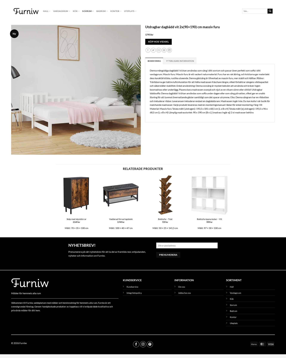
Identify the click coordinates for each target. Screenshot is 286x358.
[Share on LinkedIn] (169, 50)
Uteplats (129, 11)
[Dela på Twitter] (153, 50)
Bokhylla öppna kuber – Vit (209, 219)
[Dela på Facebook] (148, 50)
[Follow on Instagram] (143, 344)
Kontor (114, 11)
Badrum (101, 11)
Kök (75, 11)
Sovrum (87, 11)
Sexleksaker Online (41, 317)
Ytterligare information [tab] (180, 61)
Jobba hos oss (184, 293)
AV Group (26, 317)
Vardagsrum (60, 11)
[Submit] (270, 11)
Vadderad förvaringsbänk (121, 219)
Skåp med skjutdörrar (76, 219)
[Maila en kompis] (158, 50)
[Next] (230, 203)
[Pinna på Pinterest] (164, 50)
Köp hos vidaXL (158, 41)
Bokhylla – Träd (165, 219)
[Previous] (56, 203)
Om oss (181, 287)
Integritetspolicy (134, 293)
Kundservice (132, 287)
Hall (45, 11)
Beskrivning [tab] (154, 61)
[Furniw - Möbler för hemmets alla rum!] (26, 11)
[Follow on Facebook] (136, 344)
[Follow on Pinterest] (150, 344)
